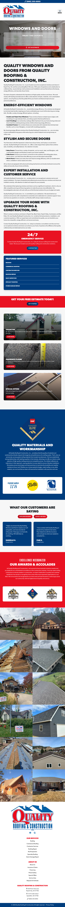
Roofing (8, 262)
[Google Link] (34, 832)
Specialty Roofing (12, 282)
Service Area (32, 878)
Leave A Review (40, 516)
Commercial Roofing (12, 266)
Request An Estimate (32, 880)
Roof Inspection (11, 278)
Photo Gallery (32, 872)
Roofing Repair (11, 274)
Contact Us (32, 248)
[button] (32, 327)
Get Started (32, 304)
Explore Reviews (25, 516)
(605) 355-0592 (33, 1)
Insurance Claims (32, 867)
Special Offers (33, 875)
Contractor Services (12, 270)
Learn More (11, 336)
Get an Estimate (33, 47)
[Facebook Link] (30, 832)
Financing (32, 870)
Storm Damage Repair (13, 286)
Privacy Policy (50, 905)
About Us (32, 864)
